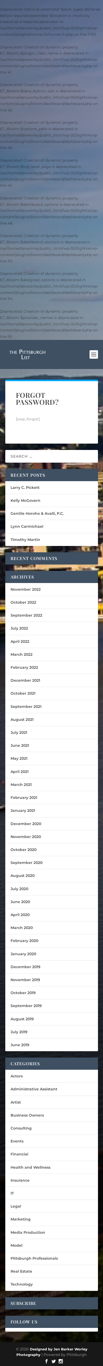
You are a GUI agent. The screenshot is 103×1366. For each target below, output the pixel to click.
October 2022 (23, 602)
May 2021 (19, 758)
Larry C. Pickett (25, 487)
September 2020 (27, 862)
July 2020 (19, 888)
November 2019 (25, 979)
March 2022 (21, 654)
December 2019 (25, 966)
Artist (16, 1102)
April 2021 (20, 771)
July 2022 (19, 628)
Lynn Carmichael (27, 526)
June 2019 (20, 1044)
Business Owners (27, 1115)
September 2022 (26, 615)
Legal (16, 1206)
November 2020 (26, 836)
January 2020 (23, 953)
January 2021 (23, 810)
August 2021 (22, 719)
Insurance (20, 1180)
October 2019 (23, 992)
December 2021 (25, 680)
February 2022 (24, 667)
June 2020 (20, 901)
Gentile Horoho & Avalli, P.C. (37, 513)
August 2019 (22, 1019)
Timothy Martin (25, 539)
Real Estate (21, 1271)
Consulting (21, 1128)
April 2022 (20, 641)
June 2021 (20, 745)
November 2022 (26, 589)
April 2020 (20, 914)
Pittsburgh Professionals (34, 1258)
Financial (19, 1154)
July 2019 (19, 1032)
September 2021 (26, 706)
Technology (22, 1284)
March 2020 (22, 927)
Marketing (21, 1219)
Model (16, 1245)
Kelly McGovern (25, 500)
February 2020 (24, 940)
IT (12, 1193)
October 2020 (23, 849)
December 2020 (26, 823)
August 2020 (23, 875)
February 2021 (24, 797)
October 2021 (23, 693)
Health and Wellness (30, 1167)
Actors (17, 1076)
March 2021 (21, 784)
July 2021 (19, 732)
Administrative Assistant (34, 1089)
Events (17, 1141)
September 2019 (26, 1005)
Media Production (28, 1232)
